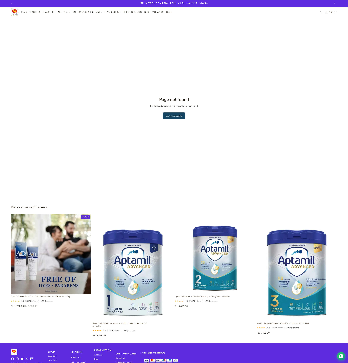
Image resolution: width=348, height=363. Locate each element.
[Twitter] (27, 358)
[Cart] (335, 12)
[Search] (321, 12)
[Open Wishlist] (331, 12)
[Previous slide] (12, 3)
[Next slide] (334, 3)
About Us (98, 354)
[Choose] (169, 316)
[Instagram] (17, 358)
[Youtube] (22, 358)
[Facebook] (12, 358)
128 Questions (47, 301)
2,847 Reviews (31, 301)
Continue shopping (174, 116)
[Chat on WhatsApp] (341, 356)
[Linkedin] (31, 358)
